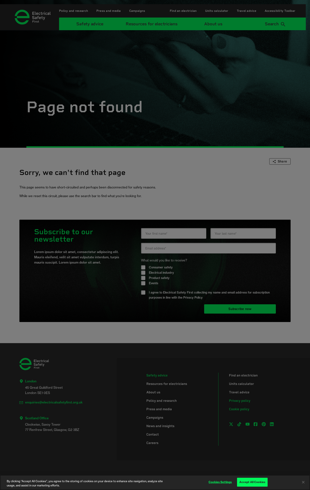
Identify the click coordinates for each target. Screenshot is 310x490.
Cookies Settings (220, 482)
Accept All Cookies (252, 482)
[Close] (303, 482)
